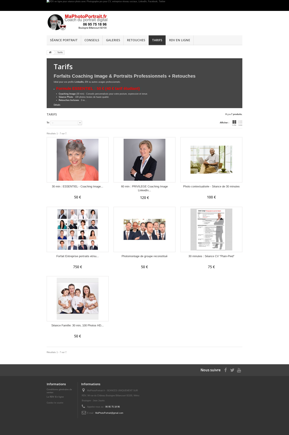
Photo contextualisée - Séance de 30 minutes (211, 186)
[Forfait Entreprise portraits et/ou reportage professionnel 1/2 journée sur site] (77, 229)
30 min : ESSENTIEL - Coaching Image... (77, 186)
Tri (48, 122)
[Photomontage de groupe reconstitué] (144, 229)
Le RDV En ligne (55, 397)
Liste (240, 125)
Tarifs (157, 40)
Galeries (113, 40)
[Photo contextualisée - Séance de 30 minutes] (211, 160)
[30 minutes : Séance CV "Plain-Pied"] (211, 229)
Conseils (91, 40)
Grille (234, 125)
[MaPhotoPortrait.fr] (78, 22)
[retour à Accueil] (50, 52)
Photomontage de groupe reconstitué (144, 256)
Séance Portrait (64, 40)
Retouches (136, 40)
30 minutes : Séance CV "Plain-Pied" (211, 256)
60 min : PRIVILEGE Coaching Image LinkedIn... (144, 188)
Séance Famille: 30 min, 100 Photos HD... (77, 325)
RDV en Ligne (179, 40)
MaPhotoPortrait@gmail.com (109, 413)
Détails (57, 105)
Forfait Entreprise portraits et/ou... (77, 256)
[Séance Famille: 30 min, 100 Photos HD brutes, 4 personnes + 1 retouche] (77, 299)
